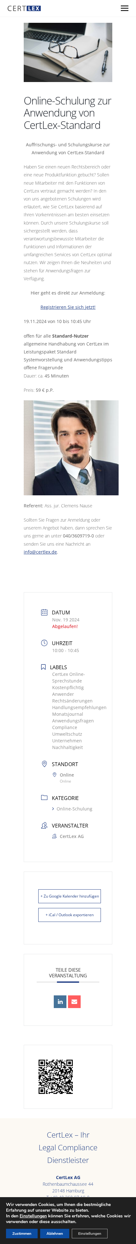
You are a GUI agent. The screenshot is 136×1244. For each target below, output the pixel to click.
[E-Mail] (74, 1001)
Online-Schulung (74, 809)
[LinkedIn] (60, 1001)
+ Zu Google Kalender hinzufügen (69, 896)
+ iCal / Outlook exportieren (70, 914)
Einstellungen (33, 1216)
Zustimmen (21, 1233)
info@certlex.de (40, 552)
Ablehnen (54, 1233)
